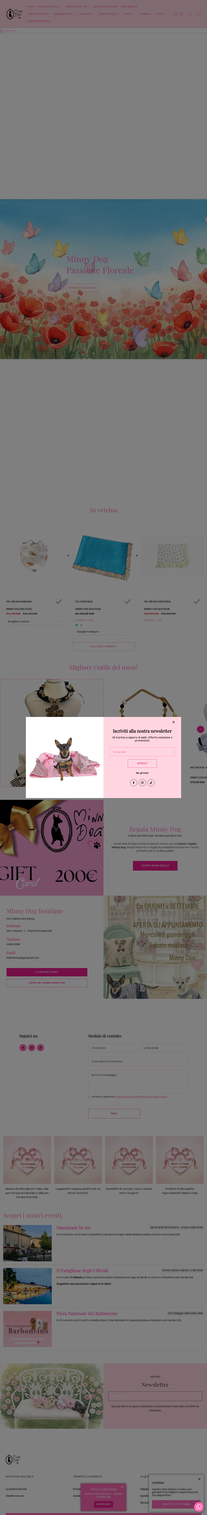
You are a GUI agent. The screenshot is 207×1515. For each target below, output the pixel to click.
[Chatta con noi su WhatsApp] (199, 1507)
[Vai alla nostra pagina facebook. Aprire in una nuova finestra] (133, 782)
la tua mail (119, 752)
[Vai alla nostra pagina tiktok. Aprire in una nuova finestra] (151, 782)
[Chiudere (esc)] (173, 722)
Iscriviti (142, 763)
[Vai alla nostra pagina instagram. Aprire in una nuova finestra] (142, 782)
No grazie (142, 773)
